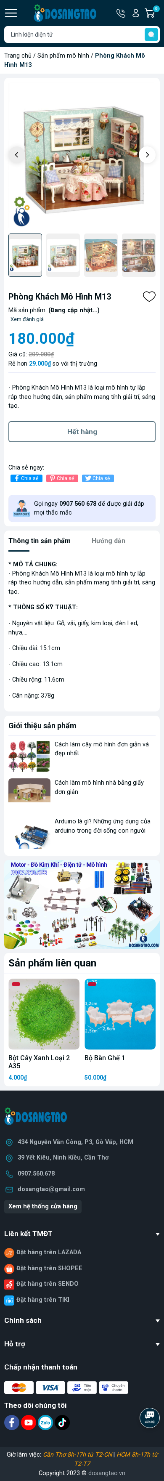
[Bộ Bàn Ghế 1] (120, 1014)
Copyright (52, 1473)
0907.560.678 (36, 1173)
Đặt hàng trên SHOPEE (49, 1268)
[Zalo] (46, 1422)
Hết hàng (82, 431)
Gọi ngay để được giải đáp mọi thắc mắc (89, 508)
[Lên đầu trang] (150, 1441)
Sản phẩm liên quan (52, 963)
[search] (151, 34)
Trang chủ (18, 55)
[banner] (82, 904)
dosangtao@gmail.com (51, 1189)
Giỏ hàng (157, 13)
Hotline (121, 13)
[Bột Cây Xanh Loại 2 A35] (43, 1014)
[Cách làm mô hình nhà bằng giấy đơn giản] (29, 794)
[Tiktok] (62, 1422)
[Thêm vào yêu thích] (149, 296)
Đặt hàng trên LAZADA (48, 1252)
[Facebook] (12, 1422)
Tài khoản (136, 13)
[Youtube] (29, 1422)
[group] (82, 155)
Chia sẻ (29, 478)
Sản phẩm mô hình (63, 55)
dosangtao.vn (106, 1473)
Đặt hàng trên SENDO (47, 1283)
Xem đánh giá (27, 319)
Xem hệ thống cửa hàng (42, 1206)
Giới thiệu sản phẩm (42, 725)
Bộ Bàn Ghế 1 (105, 1058)
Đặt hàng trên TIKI (42, 1299)
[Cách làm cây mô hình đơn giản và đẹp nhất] (29, 756)
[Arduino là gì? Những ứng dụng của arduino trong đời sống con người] (29, 833)
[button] (147, 154)
